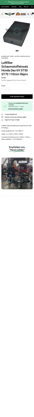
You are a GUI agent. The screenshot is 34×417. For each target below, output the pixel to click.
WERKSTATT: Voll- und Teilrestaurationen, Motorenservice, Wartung (18, 2)
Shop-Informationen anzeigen (15, 108)
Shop (20, 6)
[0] (31, 14)
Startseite (14, 6)
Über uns (26, 6)
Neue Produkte (5, 6)
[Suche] (28, 14)
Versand (9, 80)
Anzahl (3, 85)
